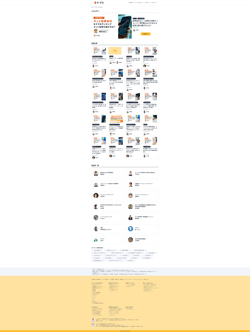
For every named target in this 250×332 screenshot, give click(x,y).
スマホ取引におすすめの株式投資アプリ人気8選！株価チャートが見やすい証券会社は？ (133, 106)
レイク (93, 300)
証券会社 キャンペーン (111, 250)
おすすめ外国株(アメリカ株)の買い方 (135, 252)
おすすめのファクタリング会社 (115, 310)
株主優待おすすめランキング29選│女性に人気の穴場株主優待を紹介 (150, 150)
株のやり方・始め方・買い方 (117, 252)
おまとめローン (129, 286)
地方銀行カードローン (113, 287)
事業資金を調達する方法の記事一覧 (116, 308)
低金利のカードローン (113, 284)
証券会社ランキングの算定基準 (116, 58)
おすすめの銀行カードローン (115, 286)
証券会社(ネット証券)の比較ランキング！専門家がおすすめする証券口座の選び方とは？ (145, 23)
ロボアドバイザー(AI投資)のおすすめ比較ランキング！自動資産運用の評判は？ (116, 128)
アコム (93, 298)
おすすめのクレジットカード (149, 286)
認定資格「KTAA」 (125, 326)
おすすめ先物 (96, 258)
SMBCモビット (95, 301)
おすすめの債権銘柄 (95, 313)
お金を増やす (100, 7)
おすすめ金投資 (108, 258)
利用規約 (112, 279)
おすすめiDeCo (148, 255)
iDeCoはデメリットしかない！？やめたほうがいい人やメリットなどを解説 (116, 150)
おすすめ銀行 (130, 260)
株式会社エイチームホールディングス (116, 319)
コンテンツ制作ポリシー (139, 2)
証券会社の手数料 (125, 250)
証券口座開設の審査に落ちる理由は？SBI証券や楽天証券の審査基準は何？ (150, 82)
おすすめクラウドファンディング (115, 260)
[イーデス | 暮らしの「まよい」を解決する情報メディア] (99, 3)
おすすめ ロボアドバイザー (111, 255)
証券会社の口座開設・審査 (139, 250)
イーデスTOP (94, 7)
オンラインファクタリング (114, 313)
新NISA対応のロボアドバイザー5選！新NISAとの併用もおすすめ (150, 60)
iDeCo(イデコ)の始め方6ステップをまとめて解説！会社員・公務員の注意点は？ (133, 150)
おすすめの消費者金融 (96, 292)
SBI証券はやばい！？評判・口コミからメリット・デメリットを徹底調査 (116, 106)
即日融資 (94, 289)
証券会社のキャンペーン (96, 310)
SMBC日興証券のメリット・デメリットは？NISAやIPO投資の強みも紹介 (116, 82)
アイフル (94, 297)
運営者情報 (131, 2)
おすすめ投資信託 (151, 252)
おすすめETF (134, 258)
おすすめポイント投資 (121, 258)
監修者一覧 (117, 279)
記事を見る (145, 33)
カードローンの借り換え (131, 284)
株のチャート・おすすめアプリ (99, 252)
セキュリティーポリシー (138, 279)
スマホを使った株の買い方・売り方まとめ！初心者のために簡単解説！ (99, 106)
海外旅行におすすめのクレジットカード (151, 287)
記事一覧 (146, 2)
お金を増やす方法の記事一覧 (97, 308)
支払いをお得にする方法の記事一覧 (150, 284)
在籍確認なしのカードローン (97, 286)
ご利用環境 (93, 279)
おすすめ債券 (124, 255)
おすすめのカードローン (96, 284)
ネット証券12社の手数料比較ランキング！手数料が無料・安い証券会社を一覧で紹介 (150, 106)
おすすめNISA (136, 255)
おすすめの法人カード (147, 289)
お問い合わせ (153, 2)
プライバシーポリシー (129, 279)
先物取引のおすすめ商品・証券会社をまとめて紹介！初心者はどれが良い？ (133, 60)
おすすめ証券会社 (97, 250)
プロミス (94, 295)
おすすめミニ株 (97, 255)
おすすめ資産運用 (146, 258)
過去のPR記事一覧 (130, 308)
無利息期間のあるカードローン (97, 287)
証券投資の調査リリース (98, 260)
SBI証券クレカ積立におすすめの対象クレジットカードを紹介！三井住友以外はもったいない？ (133, 128)
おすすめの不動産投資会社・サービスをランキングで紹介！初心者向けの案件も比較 (150, 128)
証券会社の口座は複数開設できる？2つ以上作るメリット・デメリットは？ (99, 60)
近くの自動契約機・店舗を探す (97, 303)
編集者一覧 (122, 279)
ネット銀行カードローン (114, 289)
